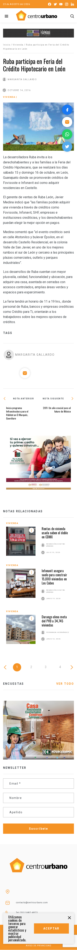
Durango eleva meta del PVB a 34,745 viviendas (54, 621)
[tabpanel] (38, 586)
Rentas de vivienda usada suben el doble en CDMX (55, 532)
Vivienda (18, 45)
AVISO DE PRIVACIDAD (38, 945)
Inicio (6, 45)
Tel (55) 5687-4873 (27, 912)
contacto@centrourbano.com (32, 902)
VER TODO (65, 683)
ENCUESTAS (13, 683)
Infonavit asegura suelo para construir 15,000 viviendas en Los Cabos (54, 576)
